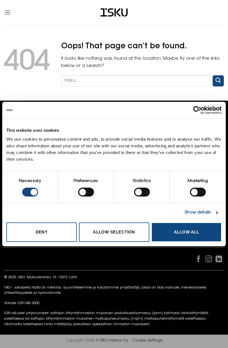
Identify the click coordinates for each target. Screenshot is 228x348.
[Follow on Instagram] (208, 260)
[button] (7, 12)
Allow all (186, 232)
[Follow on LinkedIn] (218, 260)
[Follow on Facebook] (198, 260)
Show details (198, 212)
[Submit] (218, 80)
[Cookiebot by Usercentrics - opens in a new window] (197, 110)
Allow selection (114, 232)
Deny (42, 232)
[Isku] (114, 12)
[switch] (86, 192)
